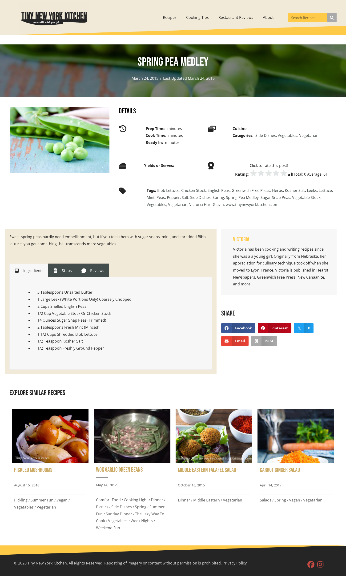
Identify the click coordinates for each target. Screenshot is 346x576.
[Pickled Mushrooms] (50, 471)
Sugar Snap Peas (275, 197)
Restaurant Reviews (235, 17)
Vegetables (287, 135)
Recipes (170, 17)
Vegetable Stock (306, 197)
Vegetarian (308, 135)
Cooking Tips (197, 17)
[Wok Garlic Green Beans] (132, 471)
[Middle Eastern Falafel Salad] (214, 471)
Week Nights (142, 520)
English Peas (219, 190)
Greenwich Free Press (251, 190)
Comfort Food (108, 499)
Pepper (173, 197)
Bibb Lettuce (168, 190)
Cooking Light (136, 499)
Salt (185, 197)
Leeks (312, 190)
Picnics (102, 506)
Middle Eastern (206, 500)
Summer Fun (42, 500)
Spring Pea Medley (242, 197)
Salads (265, 500)
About (268, 17)
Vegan (62, 500)
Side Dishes (265, 135)
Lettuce (325, 190)
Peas (161, 197)
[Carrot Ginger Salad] (296, 471)
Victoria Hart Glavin (206, 204)
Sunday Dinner (119, 514)
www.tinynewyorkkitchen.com (252, 204)
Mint (151, 197)
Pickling (21, 500)
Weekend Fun (108, 527)
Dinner (157, 499)
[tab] (28, 270)
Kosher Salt (295, 190)
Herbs (277, 190)
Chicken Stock (193, 190)
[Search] (332, 17)
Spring (218, 197)
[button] (311, 564)
